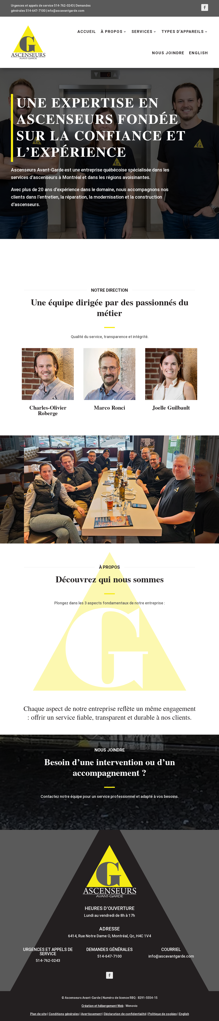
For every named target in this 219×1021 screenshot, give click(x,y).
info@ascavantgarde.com (65, 10)
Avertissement (91, 1014)
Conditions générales (64, 1014)
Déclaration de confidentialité (125, 1014)
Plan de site (38, 1014)
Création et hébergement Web (102, 1006)
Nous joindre (168, 53)
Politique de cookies (162, 1014)
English (184, 1014)
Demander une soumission (157, 257)
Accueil (86, 31)
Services (142, 31)
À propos (112, 31)
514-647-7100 (35, 10)
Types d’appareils (182, 31)
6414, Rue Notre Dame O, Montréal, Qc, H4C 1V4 (109, 936)
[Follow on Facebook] (204, 7)
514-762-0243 (64, 5)
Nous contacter (109, 810)
